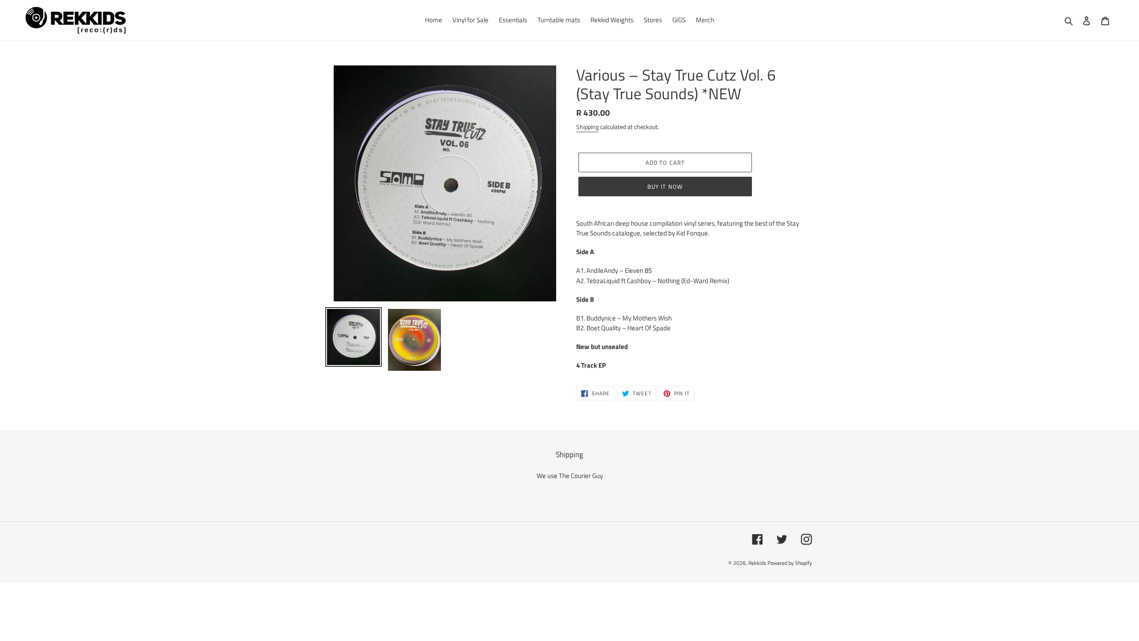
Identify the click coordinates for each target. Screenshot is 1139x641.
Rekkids (757, 563)
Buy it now (665, 186)
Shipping (587, 126)
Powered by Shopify (789, 563)
